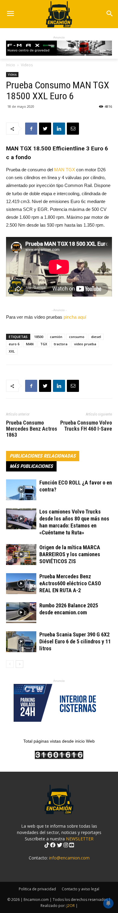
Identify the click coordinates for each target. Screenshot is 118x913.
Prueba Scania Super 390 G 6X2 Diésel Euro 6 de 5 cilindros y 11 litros (75, 641)
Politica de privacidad (37, 889)
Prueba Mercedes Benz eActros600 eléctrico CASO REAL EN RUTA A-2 (70, 583)
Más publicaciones (31, 466)
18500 (38, 336)
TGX (43, 344)
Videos (27, 64)
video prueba (85, 344)
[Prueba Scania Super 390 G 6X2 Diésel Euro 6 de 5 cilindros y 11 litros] (21, 641)
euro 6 (14, 344)
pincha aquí (75, 317)
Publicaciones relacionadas (43, 456)
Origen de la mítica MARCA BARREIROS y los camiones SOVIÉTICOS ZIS (69, 554)
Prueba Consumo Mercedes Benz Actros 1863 (31, 429)
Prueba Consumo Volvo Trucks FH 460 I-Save (86, 426)
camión (56, 336)
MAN (30, 344)
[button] (109, 14)
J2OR (71, 905)
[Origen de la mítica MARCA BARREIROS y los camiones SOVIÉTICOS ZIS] (21, 554)
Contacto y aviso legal (80, 889)
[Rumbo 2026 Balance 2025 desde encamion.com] (21, 612)
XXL (12, 351)
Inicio (10, 64)
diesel (96, 336)
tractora (60, 344)
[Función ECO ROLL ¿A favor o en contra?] (21, 489)
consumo (76, 336)
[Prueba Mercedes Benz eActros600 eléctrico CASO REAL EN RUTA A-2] (21, 583)
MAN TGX (64, 169)
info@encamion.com (69, 858)
